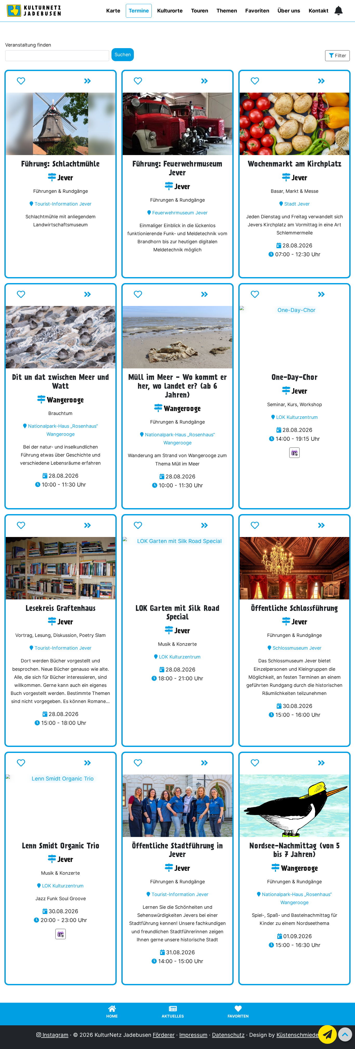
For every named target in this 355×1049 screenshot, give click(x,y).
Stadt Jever (297, 204)
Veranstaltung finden (28, 45)
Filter (340, 55)
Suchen (123, 54)
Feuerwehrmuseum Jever (180, 212)
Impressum (193, 1035)
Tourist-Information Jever (63, 204)
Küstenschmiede (298, 1035)
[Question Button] (327, 1034)
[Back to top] (345, 1034)
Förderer (164, 1035)
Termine (139, 11)
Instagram (54, 1035)
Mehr (98, 82)
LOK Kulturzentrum (297, 417)
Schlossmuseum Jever (297, 648)
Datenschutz (228, 1035)
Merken (37, 82)
